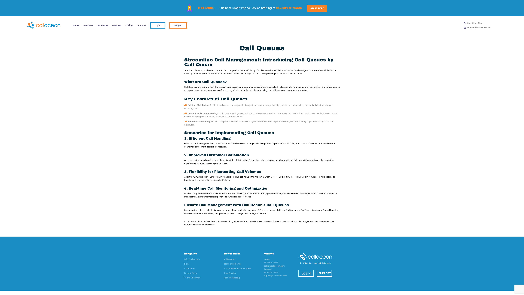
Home (76, 25)
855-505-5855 (474, 23)
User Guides (230, 273)
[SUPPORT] (324, 273)
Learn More (102, 25)
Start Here (317, 8)
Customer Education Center (237, 268)
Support (178, 25)
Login (157, 25)
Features (116, 25)
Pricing (129, 25)
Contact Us (189, 268)
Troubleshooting (232, 277)
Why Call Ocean (192, 259)
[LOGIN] (306, 273)
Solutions (88, 25)
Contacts (141, 25)
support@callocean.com (479, 27)
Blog (186, 264)
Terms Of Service (192, 277)
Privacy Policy (190, 273)
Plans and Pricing (232, 264)
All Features (229, 259)
